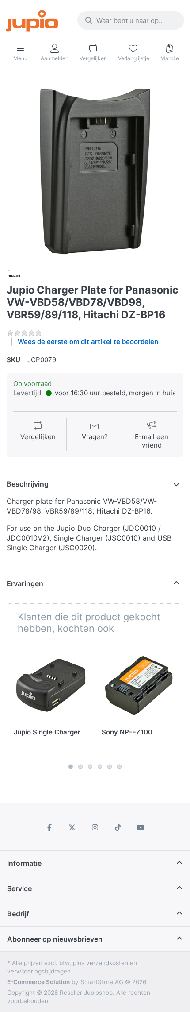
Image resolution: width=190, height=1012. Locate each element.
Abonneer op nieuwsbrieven (55, 939)
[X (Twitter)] (72, 827)
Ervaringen (25, 583)
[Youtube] (140, 827)
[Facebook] (49, 827)
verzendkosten (107, 962)
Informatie (24, 863)
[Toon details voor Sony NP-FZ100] (139, 685)
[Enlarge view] (95, 171)
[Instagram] (95, 827)
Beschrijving (28, 483)
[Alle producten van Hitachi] (14, 275)
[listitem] (95, 171)
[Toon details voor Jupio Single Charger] (51, 685)
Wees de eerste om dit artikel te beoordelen (88, 341)
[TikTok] (118, 827)
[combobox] (130, 20)
